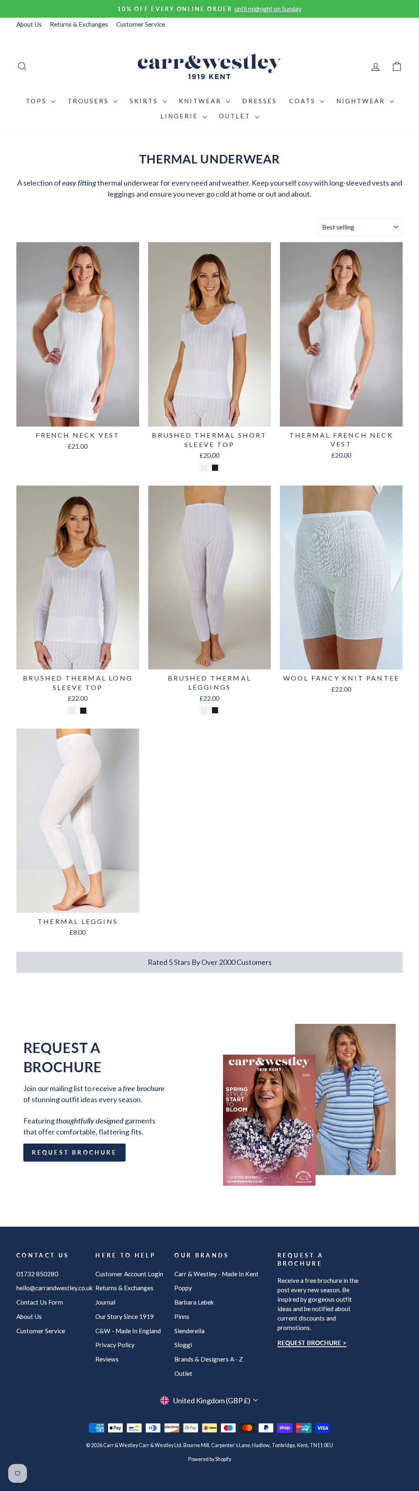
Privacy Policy (115, 1344)
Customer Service (140, 24)
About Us (29, 24)
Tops (37, 100)
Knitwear (201, 100)
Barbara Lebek (194, 1302)
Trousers (89, 100)
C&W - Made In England (128, 1330)
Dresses (259, 100)
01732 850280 (37, 1274)
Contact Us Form (39, 1302)
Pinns (181, 1316)
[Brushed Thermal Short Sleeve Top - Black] (215, 468)
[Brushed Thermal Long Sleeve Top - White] (72, 711)
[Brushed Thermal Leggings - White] (204, 710)
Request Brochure (74, 1152)
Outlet (236, 116)
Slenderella (189, 1330)
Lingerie (180, 116)
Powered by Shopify (209, 1459)
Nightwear (361, 100)
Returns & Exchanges (79, 24)
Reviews (107, 1359)
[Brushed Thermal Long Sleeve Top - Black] (83, 711)
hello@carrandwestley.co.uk (54, 1287)
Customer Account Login (129, 1274)
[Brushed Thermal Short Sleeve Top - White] (204, 468)
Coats (303, 100)
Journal (105, 1302)
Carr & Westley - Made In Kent (216, 1274)
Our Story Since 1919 (124, 1316)
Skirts (145, 100)
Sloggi (183, 1344)
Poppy (183, 1287)
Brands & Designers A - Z (208, 1359)
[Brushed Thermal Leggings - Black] (215, 710)
